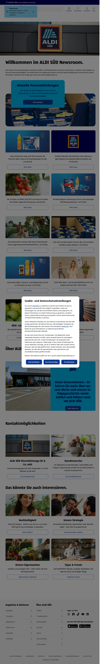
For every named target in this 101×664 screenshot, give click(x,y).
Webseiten (35, 306)
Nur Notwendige (51, 362)
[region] (50, 332)
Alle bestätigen (34, 362)
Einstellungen (69, 362)
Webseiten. (65, 326)
